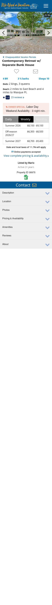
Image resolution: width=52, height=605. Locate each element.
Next (48, 32)
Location (6, 201)
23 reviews (16, 97)
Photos (6, 210)
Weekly (25, 119)
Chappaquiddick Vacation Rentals (20, 57)
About (5, 244)
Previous (3, 32)
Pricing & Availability (13, 218)
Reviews (6, 235)
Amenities (7, 227)
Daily (8, 119)
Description (8, 192)
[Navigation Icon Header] (45, 6)
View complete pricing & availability (25, 155)
